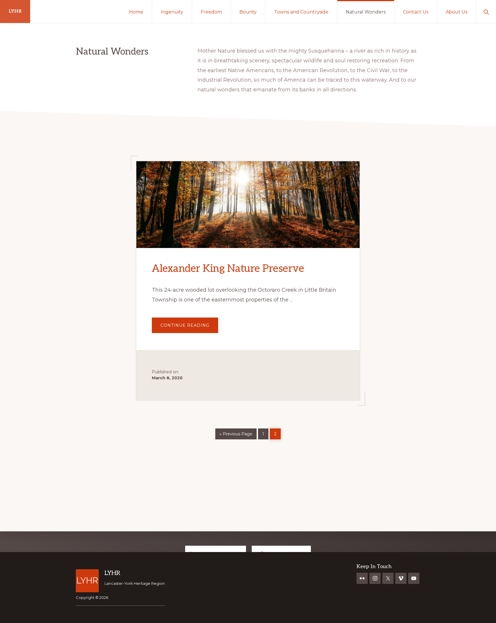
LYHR (15, 11)
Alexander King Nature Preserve (228, 268)
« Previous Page (236, 432)
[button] (486, 11)
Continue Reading (189, 327)
